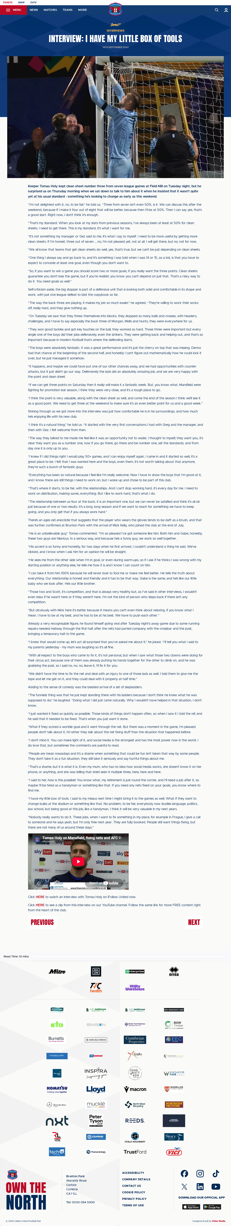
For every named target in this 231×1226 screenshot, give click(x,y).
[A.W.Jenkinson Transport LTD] (96, 1010)
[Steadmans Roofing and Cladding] (96, 1137)
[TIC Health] (96, 987)
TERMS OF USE (133, 1205)
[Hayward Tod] (57, 1073)
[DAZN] (96, 971)
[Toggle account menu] (226, 10)
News (34, 10)
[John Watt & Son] (135, 1073)
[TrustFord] (135, 1152)
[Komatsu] (57, 1089)
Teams (67, 10)
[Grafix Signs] (135, 1056)
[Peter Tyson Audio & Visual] (96, 1120)
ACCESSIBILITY (133, 1173)
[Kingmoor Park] (174, 1073)
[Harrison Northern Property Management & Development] (174, 1056)
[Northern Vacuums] (174, 1104)
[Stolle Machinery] (135, 1137)
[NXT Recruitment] (57, 1121)
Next (194, 922)
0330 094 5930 (80, 1202)
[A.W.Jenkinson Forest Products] (135, 1010)
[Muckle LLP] (96, 1104)
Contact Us (131, 1186)
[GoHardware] (96, 1056)
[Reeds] (135, 1121)
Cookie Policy (133, 1192)
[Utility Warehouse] (135, 987)
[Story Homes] (174, 1137)
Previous (42, 922)
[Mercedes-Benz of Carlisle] (57, 1104)
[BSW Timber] (174, 1025)
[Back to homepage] (116, 9)
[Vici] (174, 1152)
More (82, 9)
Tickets (7, 2)
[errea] (174, 971)
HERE (40, 897)
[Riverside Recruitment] (174, 1120)
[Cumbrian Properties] (135, 1040)
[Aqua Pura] (57, 1010)
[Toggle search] (216, 10)
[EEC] (174, 1040)
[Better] (57, 1025)
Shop (21, 2)
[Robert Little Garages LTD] (57, 1137)
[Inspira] (96, 1073)
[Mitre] (57, 971)
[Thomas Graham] (96, 1152)
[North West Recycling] (135, 1104)
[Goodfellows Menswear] (57, 1056)
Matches (50, 10)
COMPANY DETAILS (136, 1179)
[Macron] (135, 1089)
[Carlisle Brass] (96, 1039)
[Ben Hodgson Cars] (174, 1010)
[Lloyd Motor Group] (96, 1089)
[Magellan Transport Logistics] (174, 1089)
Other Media (218, 1221)
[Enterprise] (135, 971)
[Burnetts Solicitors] (57, 1040)
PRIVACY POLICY (134, 1199)
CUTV (33, 2)
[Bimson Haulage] (96, 1025)
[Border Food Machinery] (135, 1025)
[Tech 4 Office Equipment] (57, 1152)
